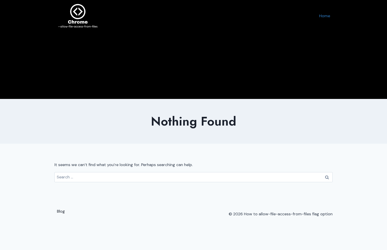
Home (324, 16)
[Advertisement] (193, 65)
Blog (61, 211)
